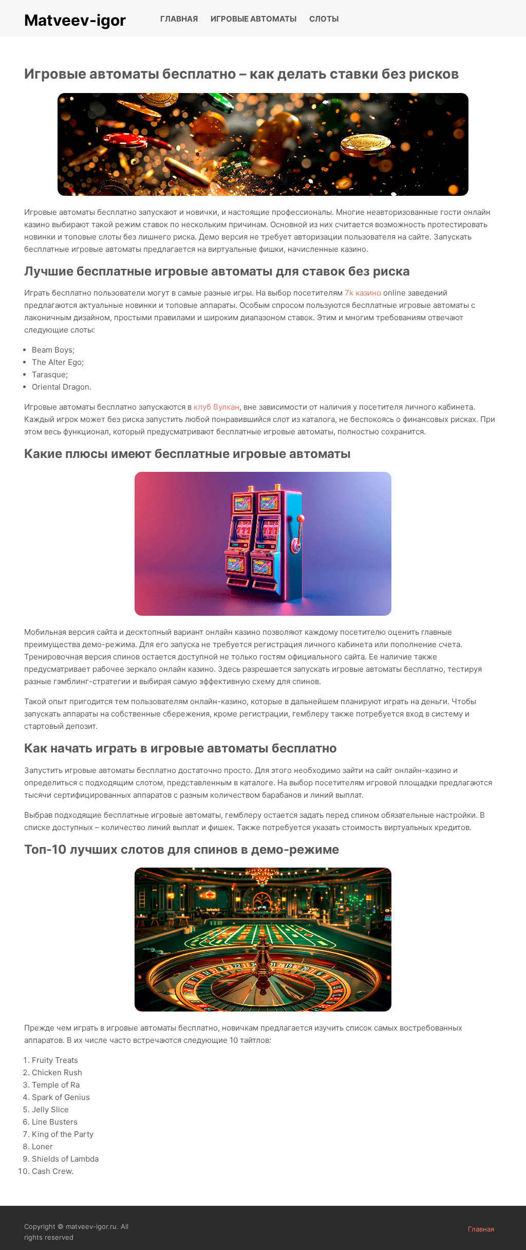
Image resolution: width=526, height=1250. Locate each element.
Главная (179, 19)
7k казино (363, 293)
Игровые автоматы (253, 19)
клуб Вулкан (216, 407)
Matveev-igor (75, 20)
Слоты (324, 19)
